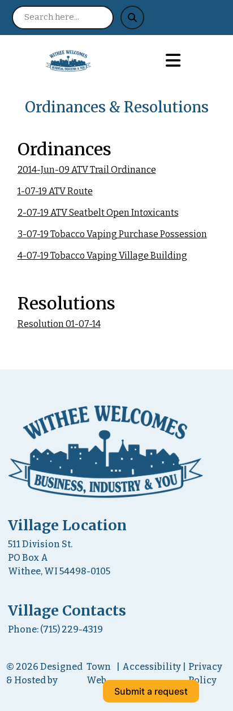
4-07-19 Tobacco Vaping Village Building (102, 255)
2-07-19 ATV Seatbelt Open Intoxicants (98, 212)
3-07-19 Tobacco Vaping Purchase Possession (112, 234)
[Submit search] (132, 17)
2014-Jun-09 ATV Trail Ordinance (87, 169)
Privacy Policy (205, 673)
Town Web (99, 673)
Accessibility (151, 666)
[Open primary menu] (173, 61)
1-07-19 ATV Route (55, 191)
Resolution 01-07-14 (59, 324)
